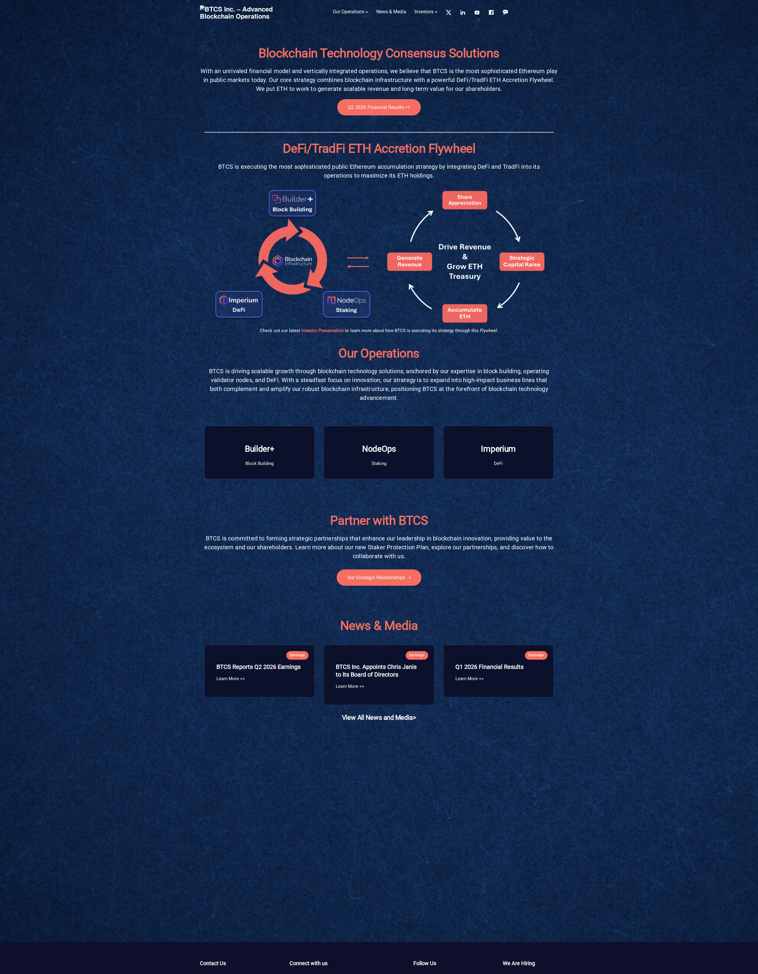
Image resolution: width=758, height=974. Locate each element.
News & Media (391, 12)
